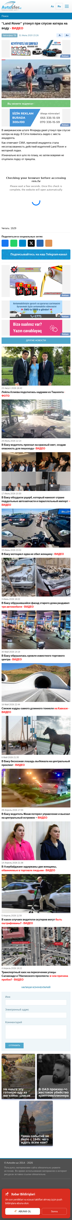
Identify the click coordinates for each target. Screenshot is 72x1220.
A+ (67, 35)
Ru (59, 6)
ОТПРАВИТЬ (14, 1045)
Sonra (54, 1211)
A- (60, 35)
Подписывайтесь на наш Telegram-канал (38, 254)
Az (52, 6)
